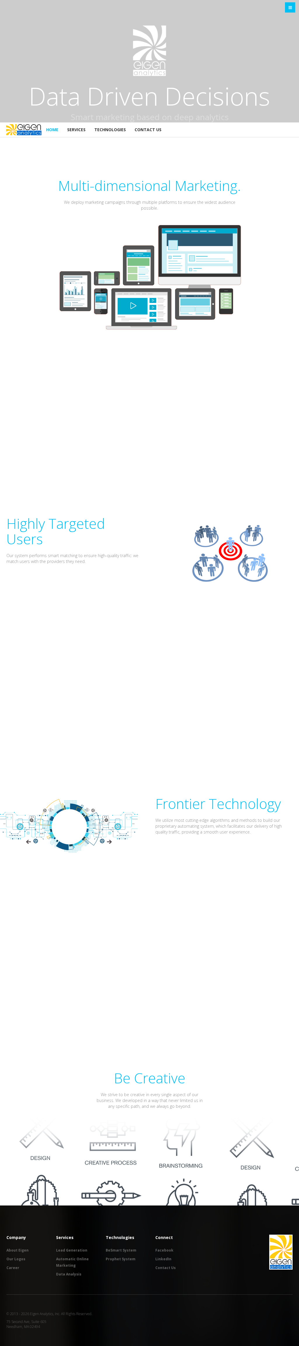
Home (52, 129)
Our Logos (15, 1258)
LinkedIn (163, 1258)
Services (76, 129)
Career (12, 1267)
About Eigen (17, 1250)
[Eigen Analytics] (24, 130)
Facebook (164, 1250)
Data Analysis (68, 1274)
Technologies (110, 129)
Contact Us (148, 129)
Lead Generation (71, 1250)
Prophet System (120, 1258)
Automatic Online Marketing (72, 1262)
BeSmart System (121, 1250)
